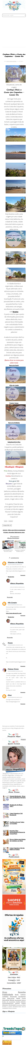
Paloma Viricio (13, 669)
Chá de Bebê (12, 1005)
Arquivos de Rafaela (15, 562)
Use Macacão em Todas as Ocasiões (17, 822)
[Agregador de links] (12, 1034)
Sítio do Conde (14, 385)
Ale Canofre (12, 602)
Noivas (12, 1000)
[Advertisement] (14, 33)
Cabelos (23, 995)
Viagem (23, 1003)
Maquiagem (18, 1000)
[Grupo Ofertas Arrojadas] (14, 893)
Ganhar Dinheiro (21, 1002)
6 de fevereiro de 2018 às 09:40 (15, 697)
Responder (23, 575)
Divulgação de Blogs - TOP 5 (16, 805)
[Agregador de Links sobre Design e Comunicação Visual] (11, 1039)
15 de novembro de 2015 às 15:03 (15, 644)
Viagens (11, 521)
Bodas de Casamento (8, 1002)
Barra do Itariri (14, 365)
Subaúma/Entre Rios (14, 442)
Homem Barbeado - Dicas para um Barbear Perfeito (18, 797)
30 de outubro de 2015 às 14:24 (17, 587)
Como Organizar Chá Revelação (16, 814)
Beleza (24, 1000)
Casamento (22, 996)
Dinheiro (17, 1003)
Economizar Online (21, 1005)
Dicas (5, 521)
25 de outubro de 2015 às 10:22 (15, 604)
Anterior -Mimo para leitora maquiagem (14, 530)
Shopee (10, 1008)
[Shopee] (14, 909)
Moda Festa (21, 998)
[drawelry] (14, 970)
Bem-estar (10, 998)
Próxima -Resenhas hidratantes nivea (14, 532)
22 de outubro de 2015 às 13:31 (15, 564)
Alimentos (5, 1005)
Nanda (10, 643)
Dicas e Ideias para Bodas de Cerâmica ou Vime (18, 840)
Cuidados (5, 996)
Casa (3, 998)
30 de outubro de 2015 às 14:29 (17, 627)
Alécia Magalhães (11, 61)
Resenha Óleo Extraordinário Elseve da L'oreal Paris (17, 832)
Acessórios (5, 1000)
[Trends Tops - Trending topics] (14, 1030)
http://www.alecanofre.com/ (13, 613)
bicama (15, 312)
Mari (10, 695)
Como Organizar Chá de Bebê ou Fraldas (17, 848)
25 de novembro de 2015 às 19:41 (15, 671)
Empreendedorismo (8, 1003)
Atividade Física (17, 1006)
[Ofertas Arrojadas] (14, 945)
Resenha (22, 992)
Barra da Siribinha (14, 423)
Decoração (13, 996)
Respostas (11, 576)
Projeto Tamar (14, 403)
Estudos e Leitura (7, 1006)
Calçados (14, 1008)
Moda (17, 995)
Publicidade (7, 994)
